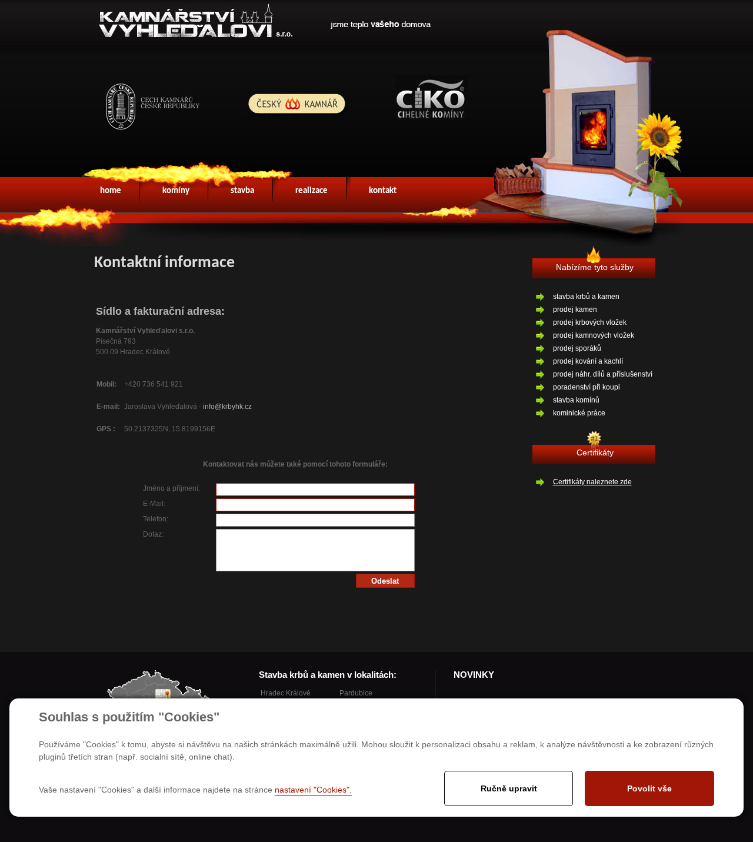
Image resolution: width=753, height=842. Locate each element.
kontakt (383, 191)
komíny (175, 191)
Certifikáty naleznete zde (592, 482)
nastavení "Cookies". (313, 789)
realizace (311, 191)
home (110, 191)
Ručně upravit (509, 788)
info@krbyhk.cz (227, 406)
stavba (242, 191)
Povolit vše (649, 788)
